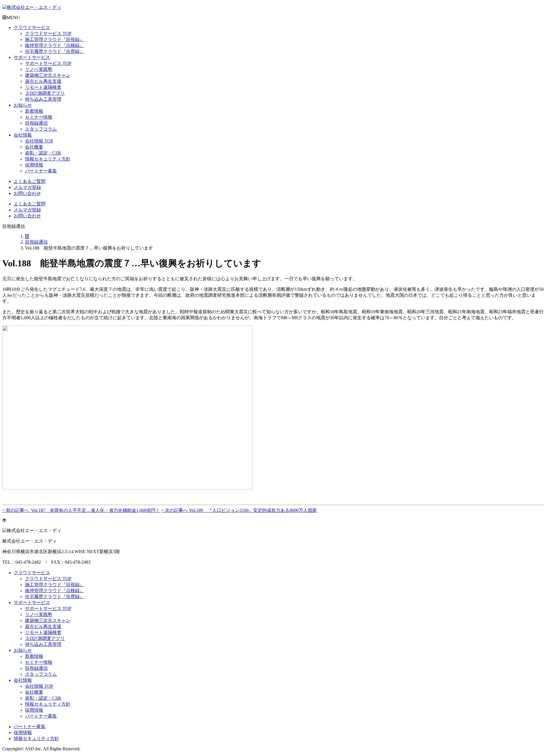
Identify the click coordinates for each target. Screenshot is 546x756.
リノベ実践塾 (38, 69)
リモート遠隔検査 (43, 87)
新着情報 (34, 111)
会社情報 (23, 135)
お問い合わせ (27, 193)
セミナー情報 (38, 117)
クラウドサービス (32, 27)
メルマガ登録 (27, 187)
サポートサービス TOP (48, 63)
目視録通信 (36, 123)
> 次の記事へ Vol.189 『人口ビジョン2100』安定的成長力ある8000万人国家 (239, 510)
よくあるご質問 (30, 181)
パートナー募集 (41, 170)
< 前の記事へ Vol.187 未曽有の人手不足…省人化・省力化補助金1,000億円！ (81, 510)
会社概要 (34, 147)
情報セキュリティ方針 (48, 158)
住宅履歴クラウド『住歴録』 (54, 51)
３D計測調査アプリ (45, 93)
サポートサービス (32, 57)
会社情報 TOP (39, 141)
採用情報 (34, 164)
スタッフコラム (41, 129)
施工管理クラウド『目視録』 (54, 39)
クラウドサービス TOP (48, 33)
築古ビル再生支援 (43, 81)
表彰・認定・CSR (43, 153)
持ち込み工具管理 (43, 99)
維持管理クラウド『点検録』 (54, 45)
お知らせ (23, 105)
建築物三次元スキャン (48, 75)
